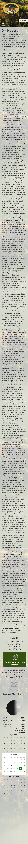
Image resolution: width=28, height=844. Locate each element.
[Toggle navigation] (3, 24)
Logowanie (23, 20)
